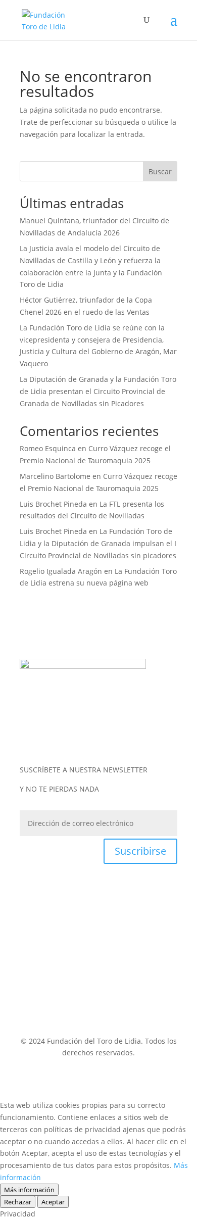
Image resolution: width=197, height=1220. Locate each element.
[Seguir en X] (109, 736)
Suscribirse (140, 851)
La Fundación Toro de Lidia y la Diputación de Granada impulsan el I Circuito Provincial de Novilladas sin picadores (98, 543)
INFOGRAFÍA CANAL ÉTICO (122, 986)
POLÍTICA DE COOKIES (123, 974)
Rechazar (17, 1201)
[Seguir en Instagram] (88, 736)
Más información (29, 1189)
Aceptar (53, 1201)
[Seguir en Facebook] (68, 736)
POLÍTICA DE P (74, 950)
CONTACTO (99, 998)
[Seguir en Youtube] (129, 736)
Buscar (160, 171)
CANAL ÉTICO (50, 986)
